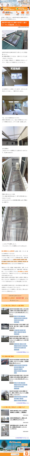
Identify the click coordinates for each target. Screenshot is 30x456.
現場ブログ (8, 17)
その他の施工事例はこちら (22, 352)
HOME (3, 17)
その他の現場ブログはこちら (22, 437)
